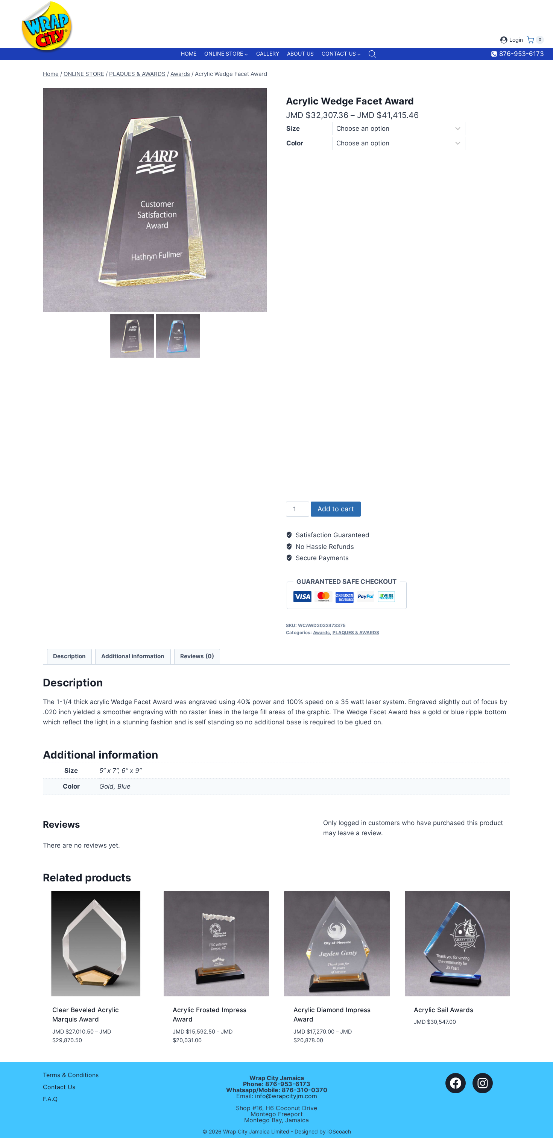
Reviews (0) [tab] (197, 656)
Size (293, 128)
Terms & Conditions (71, 1075)
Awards (321, 632)
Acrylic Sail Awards (443, 1010)
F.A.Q (50, 1099)
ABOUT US (300, 53)
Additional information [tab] (132, 656)
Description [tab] (69, 656)
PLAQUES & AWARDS (356, 632)
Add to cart (336, 509)
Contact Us (59, 1087)
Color (294, 143)
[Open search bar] (372, 54)
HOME (188, 53)
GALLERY (267, 53)
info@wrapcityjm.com (286, 1096)
